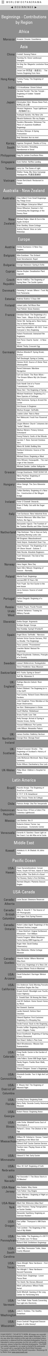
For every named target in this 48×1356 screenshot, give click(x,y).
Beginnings (24, 7)
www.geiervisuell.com (19, 1352)
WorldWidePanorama (24, 2)
